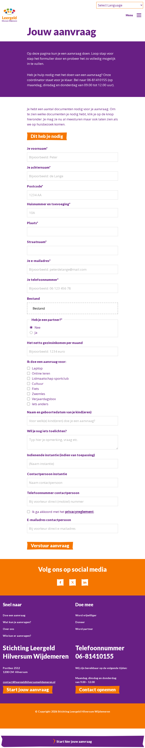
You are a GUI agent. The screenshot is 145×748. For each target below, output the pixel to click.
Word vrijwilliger (85, 615)
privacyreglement (79, 512)
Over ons (8, 628)
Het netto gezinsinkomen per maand (55, 343)
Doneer (80, 622)
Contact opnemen (97, 689)
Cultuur (37, 383)
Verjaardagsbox (44, 399)
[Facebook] (60, 582)
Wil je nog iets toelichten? (47, 431)
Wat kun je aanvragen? (17, 622)
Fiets (35, 388)
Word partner (84, 628)
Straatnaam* (37, 242)
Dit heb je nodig (47, 136)
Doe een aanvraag (14, 615)
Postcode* (35, 186)
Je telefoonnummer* (43, 280)
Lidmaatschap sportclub (50, 378)
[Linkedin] (85, 582)
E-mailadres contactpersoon (49, 520)
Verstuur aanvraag (50, 545)
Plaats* (32, 223)
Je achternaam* (39, 167)
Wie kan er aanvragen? (17, 635)
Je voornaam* (37, 148)
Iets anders (40, 404)
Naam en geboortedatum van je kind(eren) (59, 412)
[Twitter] (72, 582)
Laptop (37, 368)
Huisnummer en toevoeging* (48, 204)
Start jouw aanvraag (28, 689)
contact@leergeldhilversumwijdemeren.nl (29, 682)
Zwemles (38, 394)
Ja (36, 332)
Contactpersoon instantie (47, 474)
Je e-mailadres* (39, 261)
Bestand (33, 298)
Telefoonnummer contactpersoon (53, 493)
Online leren (41, 373)
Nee (37, 327)
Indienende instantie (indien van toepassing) (61, 455)
